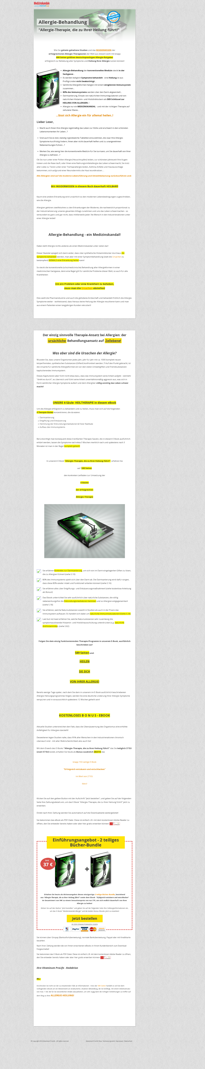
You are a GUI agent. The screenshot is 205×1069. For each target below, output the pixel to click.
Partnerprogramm (109, 1041)
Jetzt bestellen (84, 918)
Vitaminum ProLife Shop (94, 1041)
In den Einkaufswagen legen (85, 924)
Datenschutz (128, 1041)
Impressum (119, 1041)
